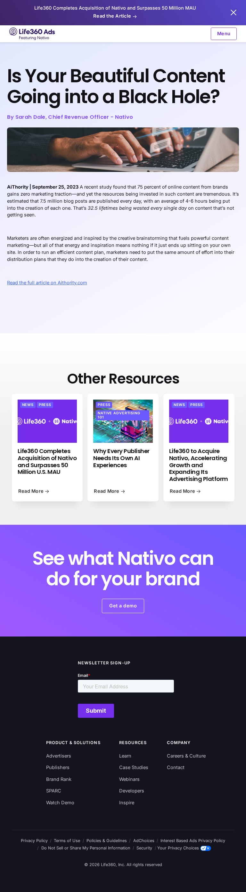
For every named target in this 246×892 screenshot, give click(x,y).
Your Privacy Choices (178, 848)
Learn (125, 756)
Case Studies (133, 767)
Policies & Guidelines (106, 840)
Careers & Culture (186, 756)
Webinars (129, 779)
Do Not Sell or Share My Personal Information (85, 848)
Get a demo (123, 606)
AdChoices (143, 840)
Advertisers (58, 756)
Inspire (126, 803)
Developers (131, 791)
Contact (175, 767)
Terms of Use (67, 840)
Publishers (58, 767)
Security (144, 848)
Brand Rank (58, 779)
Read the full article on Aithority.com (47, 283)
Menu (224, 33)
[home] (32, 34)
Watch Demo (60, 803)
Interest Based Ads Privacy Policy (192, 840)
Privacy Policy (34, 840)
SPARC (53, 791)
